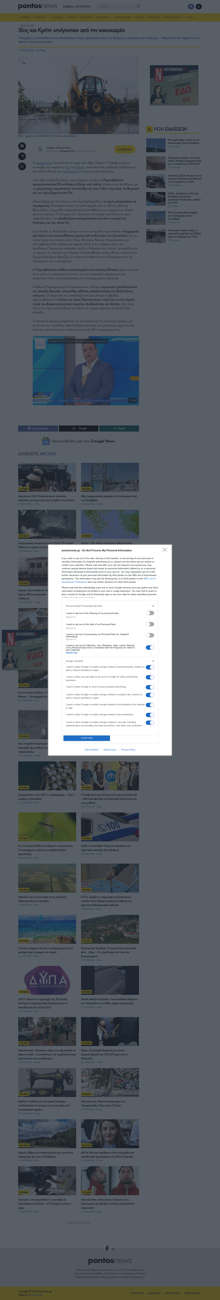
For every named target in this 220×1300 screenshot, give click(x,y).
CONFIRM (87, 738)
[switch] (150, 613)
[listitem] (110, 606)
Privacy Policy (128, 749)
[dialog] (110, 650)
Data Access (110, 749)
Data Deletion (92, 749)
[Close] (166, 551)
